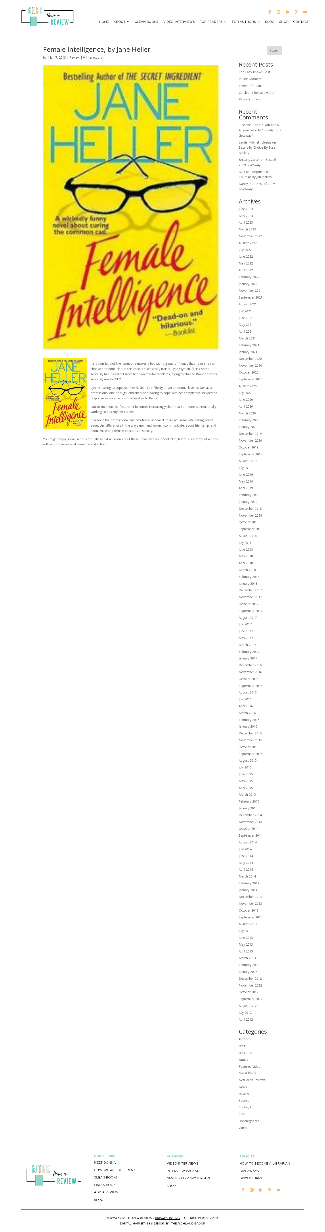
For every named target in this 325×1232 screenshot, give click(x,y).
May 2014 (246, 862)
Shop (283, 21)
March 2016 (247, 713)
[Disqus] (131, 507)
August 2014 (248, 842)
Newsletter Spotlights (188, 1178)
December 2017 (250, 590)
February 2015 (249, 801)
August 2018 (248, 536)
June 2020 (246, 399)
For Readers (211, 21)
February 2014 (249, 883)
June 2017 (246, 631)
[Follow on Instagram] (278, 11)
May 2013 (246, 944)
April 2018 (246, 563)
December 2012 (250, 978)
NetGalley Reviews (252, 1080)
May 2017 (246, 638)
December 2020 (250, 358)
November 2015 (250, 740)
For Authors (244, 21)
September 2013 (250, 917)
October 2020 (248, 372)
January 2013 (248, 972)
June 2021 (246, 318)
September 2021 (250, 297)
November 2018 (250, 515)
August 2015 (248, 760)
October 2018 (248, 522)
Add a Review (106, 1192)
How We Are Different (114, 1170)
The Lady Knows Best (254, 72)
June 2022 (246, 256)
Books (243, 1060)
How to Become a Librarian (264, 1163)
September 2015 (250, 754)
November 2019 (250, 440)
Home (104, 21)
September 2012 (250, 999)
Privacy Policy (167, 1218)
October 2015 (248, 747)
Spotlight (245, 1107)
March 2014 (247, 876)
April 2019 (246, 488)
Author (244, 1039)
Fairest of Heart (250, 86)
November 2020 (250, 365)
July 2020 (245, 393)
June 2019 (246, 474)
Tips (242, 1114)
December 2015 (250, 733)
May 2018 (246, 556)
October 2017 (248, 604)
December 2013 (250, 897)
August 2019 (248, 461)
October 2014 (248, 828)
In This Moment (250, 79)
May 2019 (246, 481)
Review (74, 57)
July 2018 (245, 542)
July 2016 (245, 699)
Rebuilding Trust (250, 99)
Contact (301, 21)
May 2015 (246, 781)
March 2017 (247, 645)
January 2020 (248, 427)
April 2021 (246, 331)
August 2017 (248, 617)
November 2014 (250, 822)
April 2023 (246, 222)
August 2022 (248, 243)
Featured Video (249, 1066)
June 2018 (246, 549)
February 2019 (249, 495)
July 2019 (245, 468)
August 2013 (248, 924)
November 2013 (250, 903)
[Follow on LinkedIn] (287, 11)
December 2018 (250, 508)
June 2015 (246, 774)
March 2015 (247, 794)
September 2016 (250, 686)
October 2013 (248, 910)
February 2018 (249, 577)
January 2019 (248, 502)
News (243, 1087)
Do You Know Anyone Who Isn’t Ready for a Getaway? (260, 130)
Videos (243, 1128)
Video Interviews (179, 21)
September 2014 (250, 835)
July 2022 (245, 250)
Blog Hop (245, 1053)
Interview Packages (185, 1171)
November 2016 (250, 672)
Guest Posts (247, 1073)
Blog (269, 21)
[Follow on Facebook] (269, 11)
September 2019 (250, 454)
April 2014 (246, 869)
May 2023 (246, 216)
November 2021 (250, 290)
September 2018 (250, 529)
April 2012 (246, 1019)
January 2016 (248, 726)
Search (274, 50)
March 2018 (247, 570)
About (119, 21)
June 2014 (246, 856)
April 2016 (246, 706)
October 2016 (248, 679)
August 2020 (248, 386)
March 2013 (247, 958)
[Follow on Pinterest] (296, 11)
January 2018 (248, 583)
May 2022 (246, 263)
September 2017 (250, 611)
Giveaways (249, 1171)
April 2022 (246, 270)
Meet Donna (105, 1162)
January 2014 (248, 890)
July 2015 (245, 767)
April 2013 (246, 951)
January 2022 (248, 284)
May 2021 (246, 324)
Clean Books (146, 21)
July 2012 (245, 1012)
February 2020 (249, 420)
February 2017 (249, 652)
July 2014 (245, 849)
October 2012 (248, 992)
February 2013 (249, 965)
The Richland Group (188, 1223)
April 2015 (246, 788)
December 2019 (250, 433)
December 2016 (250, 665)
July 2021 (245, 311)
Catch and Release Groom (257, 92)
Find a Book (105, 1185)
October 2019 (248, 447)
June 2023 (246, 209)
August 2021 (248, 304)
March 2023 (247, 229)
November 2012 (250, 985)
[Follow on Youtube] (305, 11)
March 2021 (247, 338)
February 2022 (249, 277)
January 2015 (248, 808)
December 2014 (250, 815)
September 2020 (250, 379)
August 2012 (248, 1006)
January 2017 (248, 658)
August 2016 (248, 692)
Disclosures (250, 1178)
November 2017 (250, 597)
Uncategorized (249, 1121)
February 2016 (249, 720)
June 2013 (246, 937)
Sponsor (245, 1100)
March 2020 (247, 413)
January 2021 (248, 352)
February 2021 (249, 345)
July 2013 (245, 931)
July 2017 (245, 624)
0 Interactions (93, 57)
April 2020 (246, 406)
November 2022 (250, 236)
